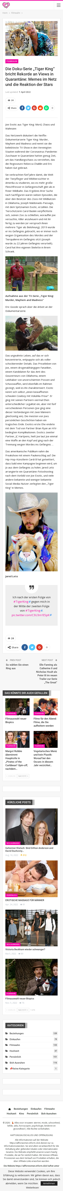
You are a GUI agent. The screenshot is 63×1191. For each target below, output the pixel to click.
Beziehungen (17, 1033)
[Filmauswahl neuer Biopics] (17, 706)
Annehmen (49, 1183)
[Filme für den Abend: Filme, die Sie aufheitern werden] (46, 706)
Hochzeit (14, 1051)
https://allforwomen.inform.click (25, 1142)
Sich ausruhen (13, 843)
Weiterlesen (32, 1187)
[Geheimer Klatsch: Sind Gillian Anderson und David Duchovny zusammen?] (31, 826)
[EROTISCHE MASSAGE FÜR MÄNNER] (31, 878)
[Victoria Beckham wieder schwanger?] (31, 928)
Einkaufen (15, 1039)
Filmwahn (12, 61)
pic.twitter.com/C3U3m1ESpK (30, 615)
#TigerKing (20, 601)
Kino (21, 1113)
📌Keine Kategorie (20, 1068)
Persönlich (12, 895)
